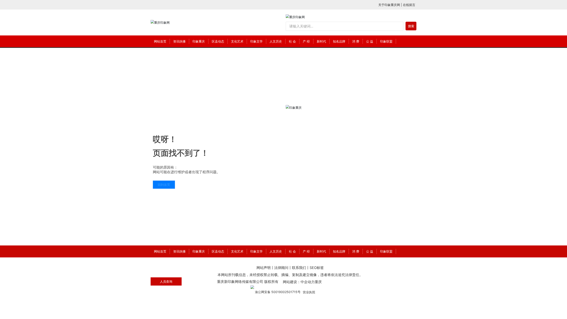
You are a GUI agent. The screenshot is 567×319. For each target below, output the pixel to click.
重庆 (318, 282)
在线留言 (409, 5)
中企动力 (308, 282)
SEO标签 (317, 267)
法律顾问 (281, 267)
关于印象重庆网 (389, 5)
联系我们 (299, 267)
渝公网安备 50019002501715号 (278, 292)
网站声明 (263, 267)
